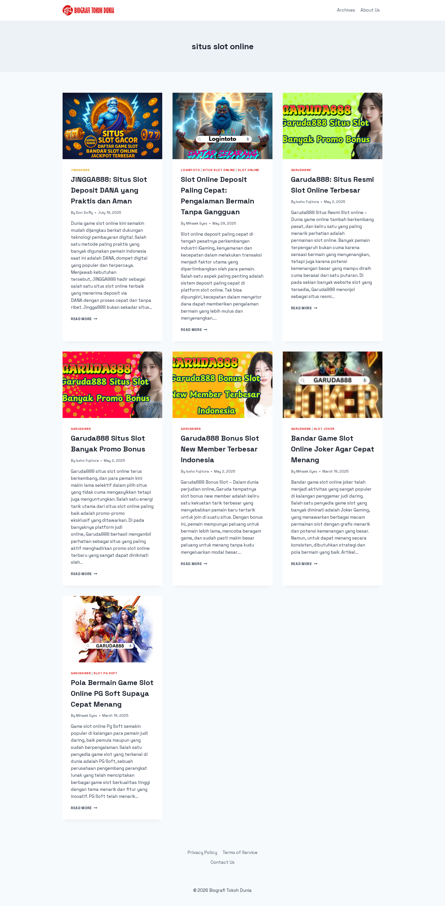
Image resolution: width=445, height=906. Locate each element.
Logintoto (190, 170)
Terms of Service (240, 852)
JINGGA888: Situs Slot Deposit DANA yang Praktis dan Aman (109, 190)
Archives (346, 10)
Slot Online (248, 170)
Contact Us (223, 862)
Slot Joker (324, 429)
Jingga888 (80, 170)
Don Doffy (84, 212)
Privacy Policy (202, 852)
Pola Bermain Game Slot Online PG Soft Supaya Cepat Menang (112, 693)
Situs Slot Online (219, 170)
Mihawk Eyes (196, 223)
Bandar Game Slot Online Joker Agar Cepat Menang (332, 448)
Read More (84, 319)
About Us (370, 10)
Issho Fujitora (307, 202)
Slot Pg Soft (105, 673)
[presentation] (112, 126)
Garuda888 (301, 170)
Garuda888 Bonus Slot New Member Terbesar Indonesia (220, 448)
